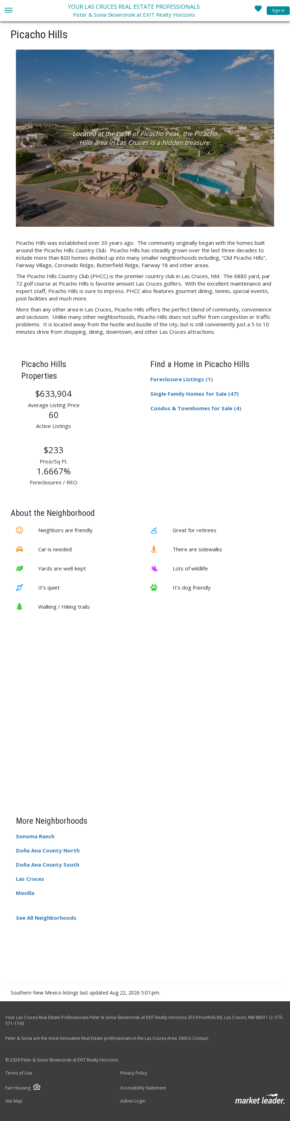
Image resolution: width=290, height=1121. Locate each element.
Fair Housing (17, 1088)
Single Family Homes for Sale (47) (194, 393)
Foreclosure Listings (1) (181, 379)
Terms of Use (18, 1073)
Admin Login (132, 1101)
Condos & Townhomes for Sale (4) (195, 408)
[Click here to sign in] (258, 11)
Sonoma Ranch (35, 836)
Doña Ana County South (47, 864)
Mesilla (25, 892)
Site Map (13, 1101)
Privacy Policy (133, 1073)
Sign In (278, 10)
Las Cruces (30, 878)
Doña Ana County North (48, 850)
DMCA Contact (193, 1038)
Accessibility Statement (143, 1088)
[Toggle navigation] (8, 11)
